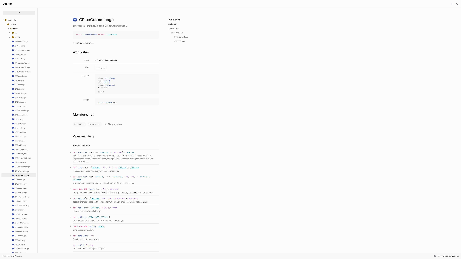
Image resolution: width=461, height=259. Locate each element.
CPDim (101, 226)
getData (82, 217)
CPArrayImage (111, 35)
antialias (83, 152)
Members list (173, 28)
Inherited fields (179, 41)
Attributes (172, 24)
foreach (82, 207)
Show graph (101, 68)
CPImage (107, 80)
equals (92, 189)
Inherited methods (181, 37)
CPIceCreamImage (89, 35)
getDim (92, 226)
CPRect (99, 177)
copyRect (82, 177)
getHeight (83, 236)
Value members (177, 33)
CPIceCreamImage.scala (106, 60)
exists (81, 198)
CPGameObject (109, 85)
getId (81, 245)
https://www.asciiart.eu (83, 43)
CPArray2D (93, 217)
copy (80, 167)
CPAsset (107, 83)
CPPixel (104, 152)
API (19, 13)
